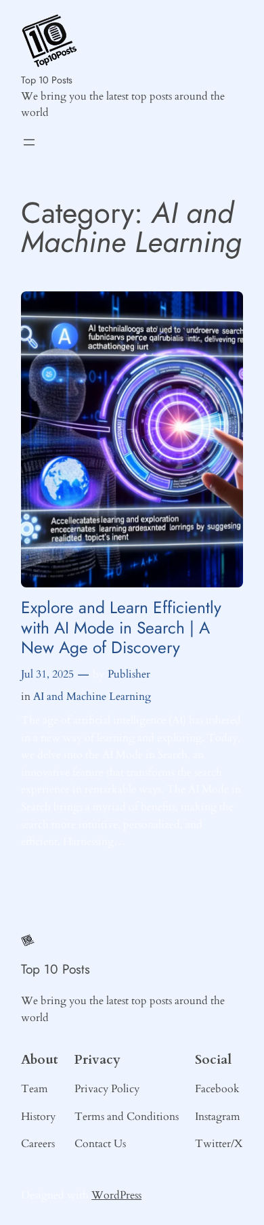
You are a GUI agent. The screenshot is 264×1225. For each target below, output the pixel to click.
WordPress (116, 1195)
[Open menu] (29, 142)
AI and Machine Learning (92, 696)
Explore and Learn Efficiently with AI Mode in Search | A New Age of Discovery (121, 627)
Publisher (129, 674)
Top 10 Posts (46, 80)
